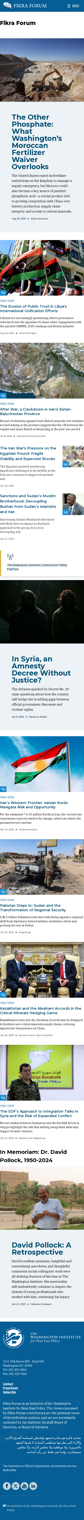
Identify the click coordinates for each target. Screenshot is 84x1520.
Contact (8, 1384)
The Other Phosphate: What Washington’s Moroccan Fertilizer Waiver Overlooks (37, 142)
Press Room (10, 1388)
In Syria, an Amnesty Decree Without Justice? (41, 669)
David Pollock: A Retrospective (41, 1248)
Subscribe (9, 1392)
